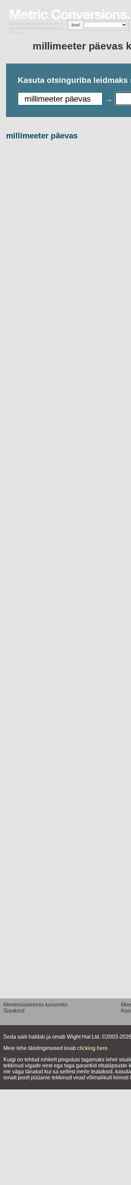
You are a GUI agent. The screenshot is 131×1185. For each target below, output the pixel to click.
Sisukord (14, 1011)
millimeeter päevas (42, 135)
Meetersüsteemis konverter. (35, 23)
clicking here (92, 1048)
